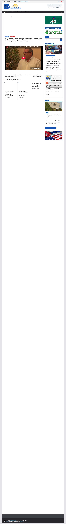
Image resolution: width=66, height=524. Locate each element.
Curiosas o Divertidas (29, 11)
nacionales (13, 11)
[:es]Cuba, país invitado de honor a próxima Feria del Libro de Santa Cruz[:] (13, 75)
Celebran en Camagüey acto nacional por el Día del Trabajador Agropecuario (23, 92)
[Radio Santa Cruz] (5, 12)
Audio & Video (7, 36)
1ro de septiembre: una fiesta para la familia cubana (36, 85)
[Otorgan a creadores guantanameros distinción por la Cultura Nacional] (10, 82)
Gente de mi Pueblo (52, 55)
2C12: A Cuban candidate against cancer (53, 116)
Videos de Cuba (12, 36)
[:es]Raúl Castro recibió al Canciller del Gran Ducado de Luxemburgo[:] (33, 75)
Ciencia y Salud (20, 11)
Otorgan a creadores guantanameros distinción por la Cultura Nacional (10, 93)
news (47, 112)
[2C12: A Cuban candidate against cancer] (53, 106)
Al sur (8, 11)
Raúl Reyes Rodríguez (56, 65)
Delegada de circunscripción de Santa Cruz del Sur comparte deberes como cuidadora (53, 60)
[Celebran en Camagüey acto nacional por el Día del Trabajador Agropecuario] (23, 82)
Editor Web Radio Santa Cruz (57, 118)
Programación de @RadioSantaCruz (55, 7)
